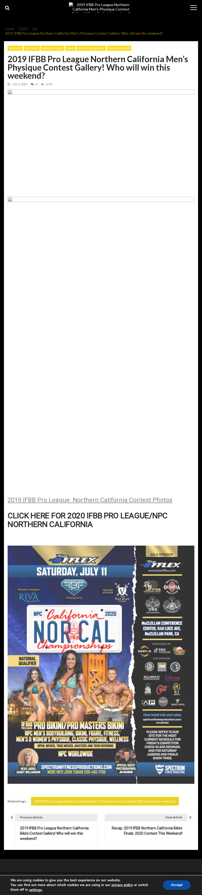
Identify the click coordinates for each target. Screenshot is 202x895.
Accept (177, 885)
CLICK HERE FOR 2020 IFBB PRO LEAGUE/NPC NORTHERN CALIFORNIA (88, 520)
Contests (15, 48)
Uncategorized (119, 48)
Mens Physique (52, 48)
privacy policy (122, 885)
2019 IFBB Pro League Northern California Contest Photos (90, 500)
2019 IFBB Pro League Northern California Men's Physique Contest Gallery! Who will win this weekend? (104, 801)
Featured (31, 48)
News (70, 48)
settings (35, 890)
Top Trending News (91, 48)
